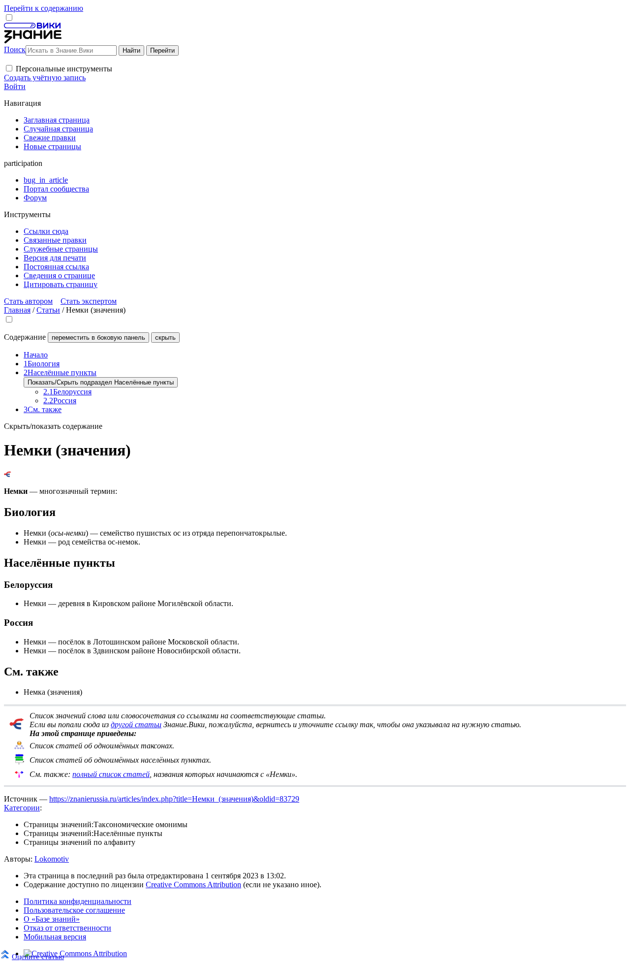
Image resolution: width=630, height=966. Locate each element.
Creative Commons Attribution (193, 884)
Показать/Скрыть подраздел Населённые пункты (101, 382)
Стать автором (28, 301)
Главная (17, 310)
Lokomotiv (51, 859)
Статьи (48, 310)
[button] (9, 68)
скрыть (165, 337)
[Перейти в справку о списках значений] (16, 727)
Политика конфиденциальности (77, 901)
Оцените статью (38, 956)
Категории (22, 808)
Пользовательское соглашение (74, 910)
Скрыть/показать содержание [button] (53, 426)
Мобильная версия (55, 937)
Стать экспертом (89, 301)
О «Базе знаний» (52, 919)
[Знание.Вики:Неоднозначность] (19, 747)
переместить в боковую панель (98, 337)
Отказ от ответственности (67, 928)
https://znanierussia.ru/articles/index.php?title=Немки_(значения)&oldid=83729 (174, 799)
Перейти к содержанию (43, 8)
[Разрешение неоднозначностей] (7, 474)
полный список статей (111, 774)
